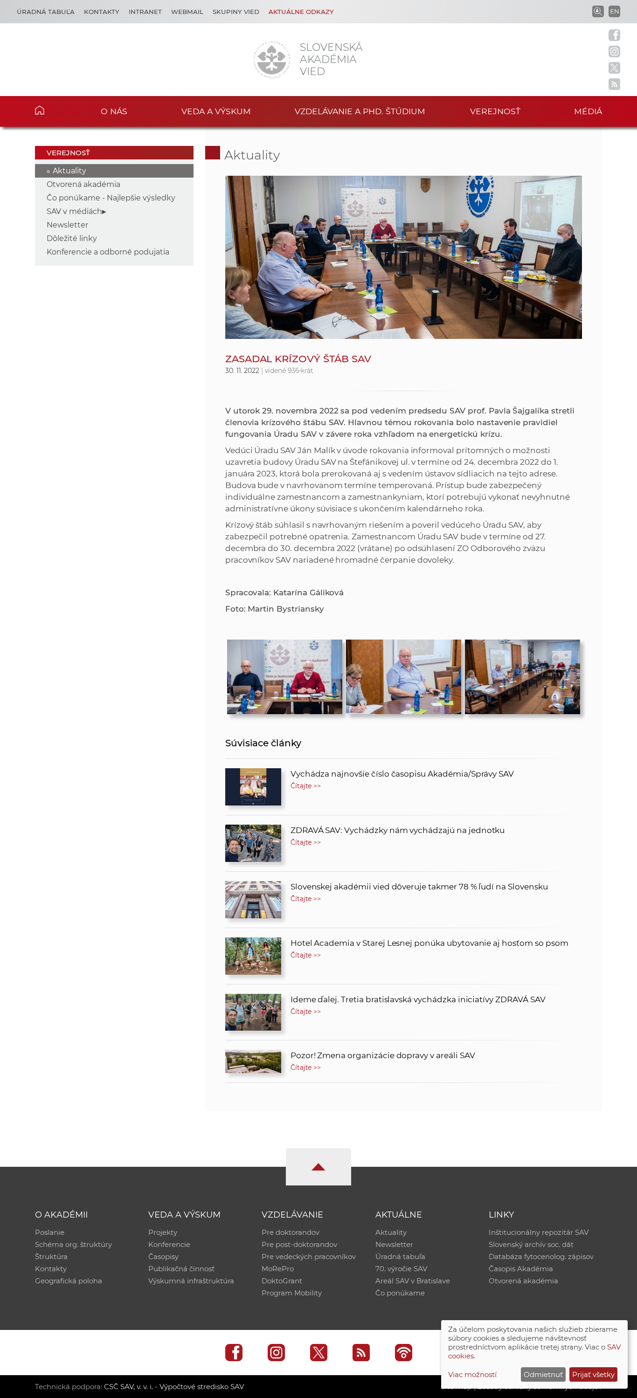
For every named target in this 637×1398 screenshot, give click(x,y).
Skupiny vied (236, 11)
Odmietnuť (543, 1374)
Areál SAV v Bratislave (412, 1280)
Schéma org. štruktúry (73, 1244)
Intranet (145, 11)
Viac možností (472, 1374)
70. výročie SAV (401, 1268)
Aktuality (69, 170)
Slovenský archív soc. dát (531, 1244)
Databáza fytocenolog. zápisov (541, 1256)
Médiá (588, 111)
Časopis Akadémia (521, 1268)
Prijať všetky (593, 1374)
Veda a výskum (216, 111)
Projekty (162, 1232)
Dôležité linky (72, 238)
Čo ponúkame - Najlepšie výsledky (111, 197)
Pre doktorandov (290, 1232)
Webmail (187, 11)
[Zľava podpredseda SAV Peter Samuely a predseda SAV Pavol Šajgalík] (284, 674)
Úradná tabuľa (46, 11)
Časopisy (163, 1256)
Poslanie (49, 1232)
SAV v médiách (74, 211)
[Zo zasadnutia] (522, 674)
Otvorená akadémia (83, 184)
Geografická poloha (68, 1280)
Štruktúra (51, 1256)
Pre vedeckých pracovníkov (309, 1256)
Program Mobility (292, 1292)
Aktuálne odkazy (301, 11)
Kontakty (101, 11)
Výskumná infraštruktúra (191, 1280)
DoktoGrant (282, 1280)
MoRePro (278, 1268)
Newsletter (67, 224)
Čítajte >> (306, 786)
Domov (54, 110)
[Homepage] (272, 59)
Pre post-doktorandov (299, 1244)
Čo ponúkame (400, 1292)
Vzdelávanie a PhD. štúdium (360, 111)
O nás (114, 111)
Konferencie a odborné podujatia (108, 252)
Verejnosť (495, 111)
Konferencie (169, 1244)
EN (614, 11)
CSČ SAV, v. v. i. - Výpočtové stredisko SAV (174, 1386)
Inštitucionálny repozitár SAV (539, 1232)
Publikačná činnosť (181, 1268)
